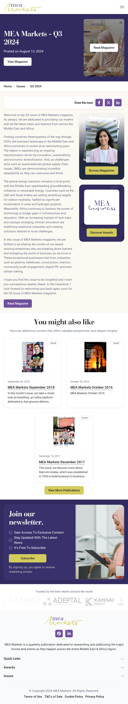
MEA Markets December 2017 (62, 462)
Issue (53, 343)
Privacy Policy (94, 696)
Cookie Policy (74, 696)
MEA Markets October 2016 (91, 387)
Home (8, 86)
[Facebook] (99, 102)
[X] (108, 102)
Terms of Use (33, 696)
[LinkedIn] (118, 102)
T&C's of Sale (53, 696)
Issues (21, 86)
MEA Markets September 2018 (31, 387)
